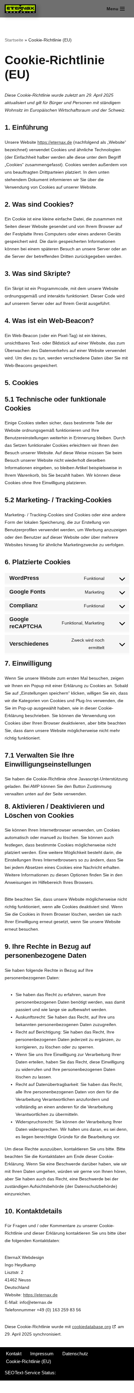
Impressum (42, 1353)
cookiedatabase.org (91, 1326)
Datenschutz (75, 1353)
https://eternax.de (54, 142)
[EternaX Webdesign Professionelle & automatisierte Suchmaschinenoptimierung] (22, 8)
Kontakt (14, 1353)
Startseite (14, 39)
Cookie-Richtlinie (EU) (28, 1361)
